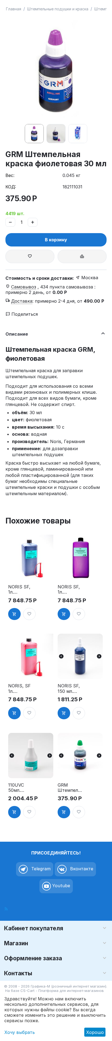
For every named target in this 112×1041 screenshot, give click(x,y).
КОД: (10, 186)
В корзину (56, 239)
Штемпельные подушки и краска (57, 9)
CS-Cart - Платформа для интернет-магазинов (62, 990)
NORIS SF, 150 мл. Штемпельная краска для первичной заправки (70, 688)
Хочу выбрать (19, 1032)
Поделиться (24, 314)
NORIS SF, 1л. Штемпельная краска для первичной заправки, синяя (21, 589)
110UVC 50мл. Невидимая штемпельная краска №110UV (20, 788)
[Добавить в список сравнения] (82, 256)
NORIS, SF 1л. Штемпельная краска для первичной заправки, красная (21, 688)
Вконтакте (81, 868)
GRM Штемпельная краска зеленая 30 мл (70, 788)
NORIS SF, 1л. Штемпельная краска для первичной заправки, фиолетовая (70, 589)
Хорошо (95, 1032)
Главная (13, 9)
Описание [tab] (16, 334)
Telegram (40, 868)
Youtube (60, 885)
